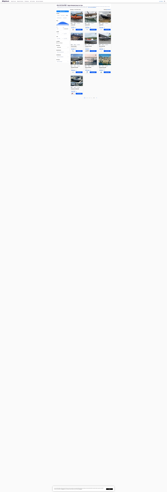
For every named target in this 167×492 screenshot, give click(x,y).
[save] (81, 12)
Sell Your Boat (32, 1)
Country (58, 15)
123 (94, 97)
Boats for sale (13, 1)
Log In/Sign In (161, 1)
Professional (27, 1)
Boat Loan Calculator (39, 1)
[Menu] (164, 1)
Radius (67, 15)
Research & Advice (20, 1)
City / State (62, 15)
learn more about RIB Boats (92, 7)
